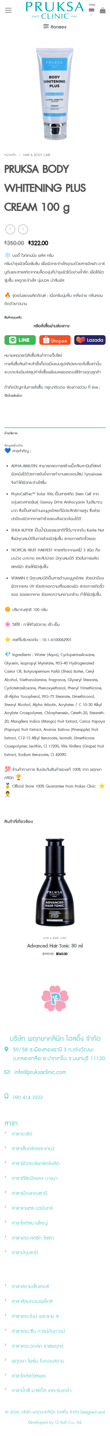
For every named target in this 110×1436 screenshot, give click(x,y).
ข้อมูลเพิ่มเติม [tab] (13, 445)
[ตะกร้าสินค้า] (103, 10)
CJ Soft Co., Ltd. (68, 1422)
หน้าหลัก (10, 155)
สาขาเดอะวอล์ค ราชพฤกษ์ (37, 1346)
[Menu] (8, 10)
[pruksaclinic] (55, 10)
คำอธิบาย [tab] (11, 433)
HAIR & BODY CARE (36, 155)
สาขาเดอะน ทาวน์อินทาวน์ (38, 1331)
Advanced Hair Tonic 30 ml (55, 945)
